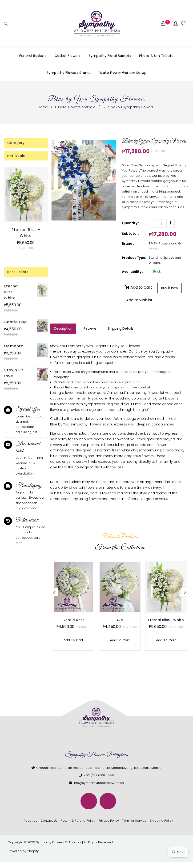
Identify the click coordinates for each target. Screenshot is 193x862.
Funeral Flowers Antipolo (75, 107)
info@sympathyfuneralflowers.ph (98, 783)
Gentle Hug (15, 322)
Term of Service (134, 820)
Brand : (128, 243)
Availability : (132, 271)
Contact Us (48, 820)
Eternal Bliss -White (26, 232)
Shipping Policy (161, 820)
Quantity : (130, 223)
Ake (120, 620)
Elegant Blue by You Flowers (117, 346)
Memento (14, 346)
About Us (30, 820)
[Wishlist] (183, 24)
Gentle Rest (73, 620)
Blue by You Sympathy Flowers (75, 424)
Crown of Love (13, 373)
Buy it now (169, 288)
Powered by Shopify (23, 851)
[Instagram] (108, 801)
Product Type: (134, 257)
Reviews (90, 328)
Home (43, 107)
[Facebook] (88, 801)
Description (63, 328)
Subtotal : (130, 233)
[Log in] (175, 24)
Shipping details (120, 328)
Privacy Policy (108, 820)
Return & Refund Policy (78, 820)
